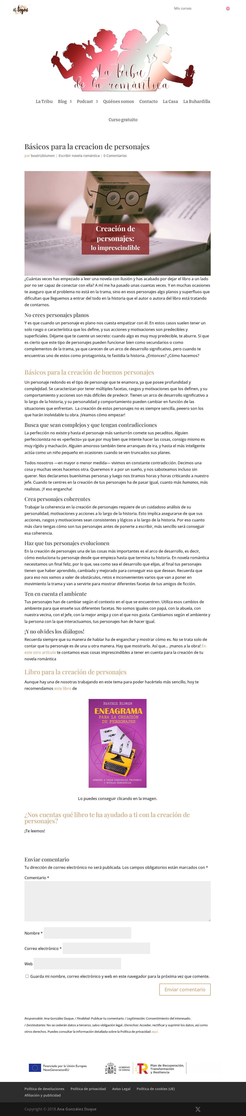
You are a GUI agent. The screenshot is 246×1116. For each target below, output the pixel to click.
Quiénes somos (118, 101)
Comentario (37, 877)
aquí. (154, 1031)
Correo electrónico (43, 948)
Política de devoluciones (44, 1088)
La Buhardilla (196, 101)
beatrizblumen (43, 155)
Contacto (148, 101)
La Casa (170, 101)
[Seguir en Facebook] (209, 8)
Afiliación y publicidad (43, 1095)
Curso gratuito (123, 119)
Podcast (85, 101)
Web (29, 964)
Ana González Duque (77, 1109)
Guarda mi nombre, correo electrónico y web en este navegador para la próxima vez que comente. (119, 976)
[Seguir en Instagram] (218, 8)
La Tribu (44, 101)
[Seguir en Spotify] (228, 8)
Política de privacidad (88, 1088)
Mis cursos (182, 9)
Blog (62, 101)
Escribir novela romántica (79, 155)
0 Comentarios (115, 155)
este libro (62, 688)
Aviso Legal (121, 1088)
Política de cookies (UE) (156, 1088)
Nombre (34, 933)
